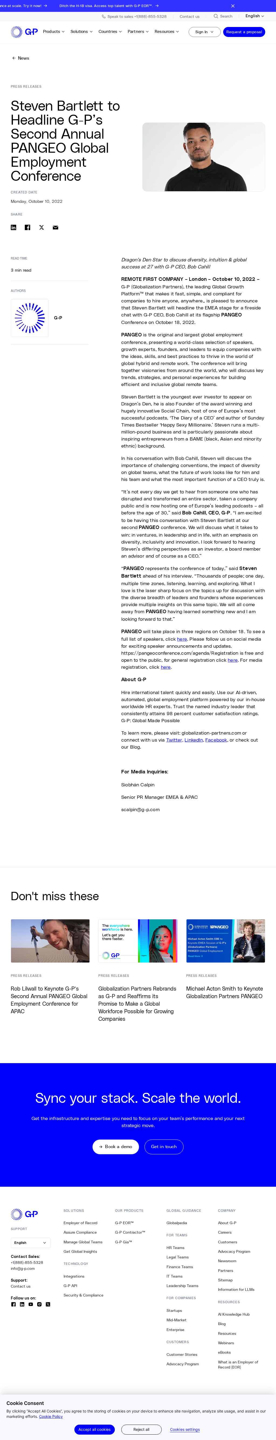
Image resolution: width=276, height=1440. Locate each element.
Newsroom (227, 1261)
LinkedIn (194, 739)
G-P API (70, 1286)
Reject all (141, 1429)
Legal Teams (178, 1257)
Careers (225, 1232)
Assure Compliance (80, 1232)
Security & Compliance (84, 1295)
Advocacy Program (183, 1364)
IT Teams (174, 1276)
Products (51, 31)
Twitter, (174, 739)
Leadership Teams (182, 1286)
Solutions (79, 31)
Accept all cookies (94, 1429)
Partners (136, 31)
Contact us (20, 1286)
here (182, 639)
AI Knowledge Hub (234, 1314)
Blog (222, 1324)
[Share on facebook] (27, 227)
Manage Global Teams (83, 1242)
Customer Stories (182, 1354)
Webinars (226, 1343)
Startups (174, 1310)
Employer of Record (80, 1223)
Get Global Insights (80, 1251)
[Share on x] (41, 227)
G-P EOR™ (124, 1223)
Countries (108, 31)
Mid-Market (177, 1320)
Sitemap (225, 1280)
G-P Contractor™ (130, 1232)
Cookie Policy (51, 1416)
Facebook (216, 739)
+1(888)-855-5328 (27, 1262)
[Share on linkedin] (13, 227)
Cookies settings (185, 1429)
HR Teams (175, 1248)
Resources (164, 31)
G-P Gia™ (123, 1242)
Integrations (74, 1276)
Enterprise (175, 1330)
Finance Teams (180, 1267)
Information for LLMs (236, 1289)
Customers (227, 1242)
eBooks (224, 1352)
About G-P (227, 1223)
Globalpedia (177, 1223)
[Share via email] (55, 227)
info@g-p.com (23, 1268)
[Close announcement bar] (233, 6)
